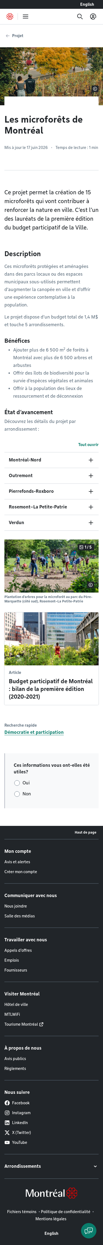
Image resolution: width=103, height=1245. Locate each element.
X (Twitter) (21, 1132)
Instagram (21, 1113)
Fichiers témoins (22, 1212)
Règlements (15, 1068)
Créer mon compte (20, 872)
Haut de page (85, 832)
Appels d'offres (18, 950)
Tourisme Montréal (21, 1024)
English (87, 4)
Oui (26, 782)
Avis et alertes (17, 862)
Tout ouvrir (88, 444)
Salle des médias (19, 916)
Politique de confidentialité (65, 1212)
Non (27, 793)
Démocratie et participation (34, 732)
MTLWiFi (12, 1014)
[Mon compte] (93, 16)
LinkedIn (20, 1122)
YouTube (19, 1142)
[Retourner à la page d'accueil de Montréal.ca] (9, 16)
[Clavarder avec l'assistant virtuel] (88, 1230)
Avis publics (15, 1058)
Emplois (11, 960)
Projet (17, 36)
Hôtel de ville (16, 1004)
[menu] (25, 16)
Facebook (21, 1103)
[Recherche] (79, 16)
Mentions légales (50, 1219)
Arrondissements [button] (22, 1166)
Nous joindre (15, 906)
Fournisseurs (15, 970)
